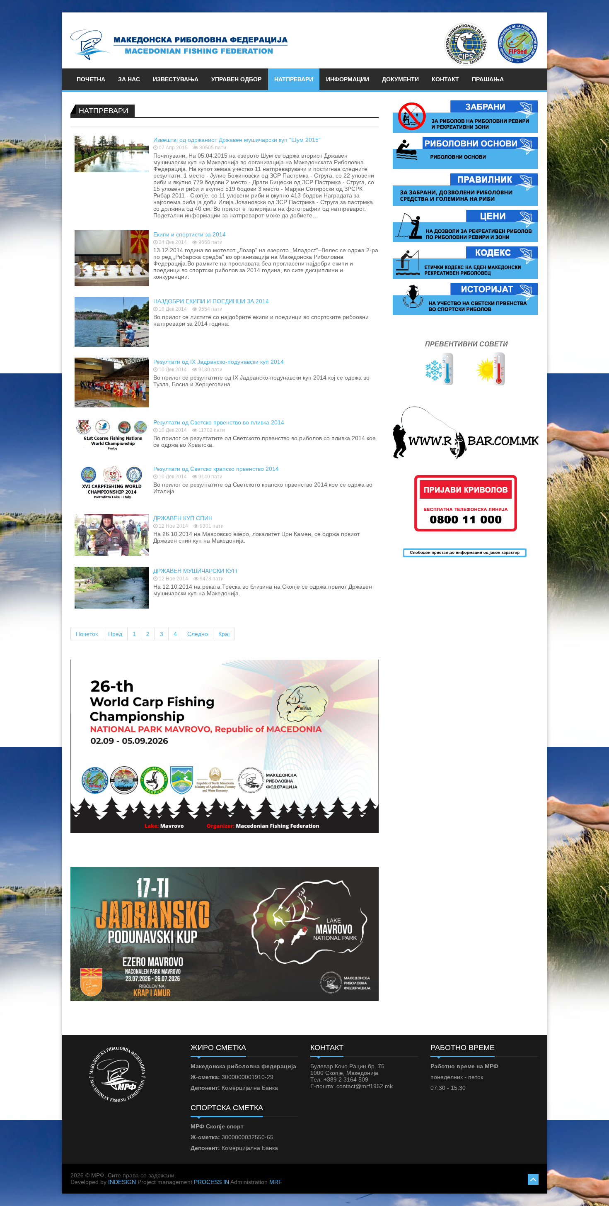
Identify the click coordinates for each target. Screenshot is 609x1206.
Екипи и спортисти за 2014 (189, 234)
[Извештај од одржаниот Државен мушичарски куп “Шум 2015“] (112, 153)
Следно (197, 634)
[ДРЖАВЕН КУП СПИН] (112, 534)
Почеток (87, 634)
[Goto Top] (533, 1178)
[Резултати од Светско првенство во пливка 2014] (112, 435)
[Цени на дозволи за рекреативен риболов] (465, 225)
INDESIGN (122, 1182)
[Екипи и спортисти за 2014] (112, 257)
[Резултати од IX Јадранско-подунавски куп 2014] (112, 382)
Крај (224, 634)
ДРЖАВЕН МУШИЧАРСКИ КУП (195, 571)
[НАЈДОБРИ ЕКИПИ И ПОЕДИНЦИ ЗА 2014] (112, 321)
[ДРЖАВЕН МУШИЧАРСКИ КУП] (112, 587)
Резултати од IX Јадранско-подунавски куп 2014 (218, 361)
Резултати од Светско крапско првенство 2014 (216, 468)
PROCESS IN (211, 1182)
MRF (275, 1182)
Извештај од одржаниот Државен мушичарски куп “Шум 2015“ (237, 139)
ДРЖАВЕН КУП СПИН (183, 518)
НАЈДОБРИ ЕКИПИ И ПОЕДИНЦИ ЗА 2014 (211, 301)
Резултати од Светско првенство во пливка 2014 (218, 422)
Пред (115, 634)
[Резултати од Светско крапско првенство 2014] (112, 483)
